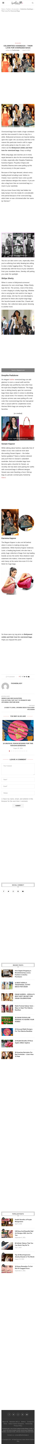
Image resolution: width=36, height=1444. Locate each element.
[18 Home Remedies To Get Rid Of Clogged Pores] (7, 1269)
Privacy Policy (18, 1425)
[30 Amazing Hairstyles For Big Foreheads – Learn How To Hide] (7, 1055)
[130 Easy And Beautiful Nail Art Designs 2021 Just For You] (7, 1234)
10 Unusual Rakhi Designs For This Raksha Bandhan (23, 1030)
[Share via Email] (28, 676)
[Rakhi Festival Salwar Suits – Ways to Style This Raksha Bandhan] (7, 1009)
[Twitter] (8, 891)
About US (5, 1421)
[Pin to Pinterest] (26, 676)
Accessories (15, 9)
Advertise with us (14, 1421)
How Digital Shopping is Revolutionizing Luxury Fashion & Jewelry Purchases (23, 974)
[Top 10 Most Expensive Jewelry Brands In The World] (7, 1257)
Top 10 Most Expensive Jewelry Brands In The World (24, 1256)
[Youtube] (23, 891)
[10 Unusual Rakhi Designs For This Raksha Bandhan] (18, 730)
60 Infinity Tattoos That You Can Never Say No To (24, 1244)
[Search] (33, 3)
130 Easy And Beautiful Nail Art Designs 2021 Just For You (24, 1233)
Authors (23, 1421)
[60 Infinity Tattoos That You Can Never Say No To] (7, 1246)
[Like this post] (20, 676)
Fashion (8, 9)
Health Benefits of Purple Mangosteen (23, 1220)
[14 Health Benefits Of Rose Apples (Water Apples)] (7, 1043)
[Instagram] (13, 891)
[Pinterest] (18, 891)
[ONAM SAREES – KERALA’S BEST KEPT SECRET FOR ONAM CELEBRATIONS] (7, 997)
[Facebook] (3, 891)
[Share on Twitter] (24, 676)
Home (3, 9)
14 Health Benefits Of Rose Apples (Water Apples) (24, 1042)
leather (12, 379)
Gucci (3, 477)
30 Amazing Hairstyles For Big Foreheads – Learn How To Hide (24, 1054)
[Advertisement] (18, 28)
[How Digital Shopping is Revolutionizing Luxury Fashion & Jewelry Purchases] (7, 973)
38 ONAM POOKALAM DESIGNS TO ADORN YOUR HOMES (24, 1019)
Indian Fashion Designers (16, 1423)
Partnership (28, 1423)
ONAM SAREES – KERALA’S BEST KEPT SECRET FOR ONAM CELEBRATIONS (25, 996)
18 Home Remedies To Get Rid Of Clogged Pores (24, 1267)
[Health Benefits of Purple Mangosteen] (7, 1222)
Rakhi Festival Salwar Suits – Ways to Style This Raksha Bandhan (24, 1008)
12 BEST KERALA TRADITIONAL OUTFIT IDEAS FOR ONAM (22, 985)
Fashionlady (15, 50)
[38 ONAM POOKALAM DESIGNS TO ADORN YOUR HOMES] (7, 1020)
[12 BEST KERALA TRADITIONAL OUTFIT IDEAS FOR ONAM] (7, 985)
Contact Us (30, 1421)
